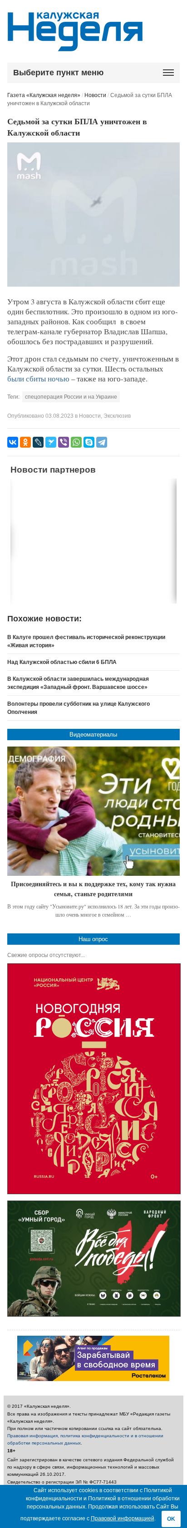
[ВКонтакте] (12, 442)
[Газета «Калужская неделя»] (75, 46)
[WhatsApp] (76, 442)
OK (171, 1519)
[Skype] (89, 442)
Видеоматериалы (93, 734)
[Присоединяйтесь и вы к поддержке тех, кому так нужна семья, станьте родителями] (93, 811)
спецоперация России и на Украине (71, 397)
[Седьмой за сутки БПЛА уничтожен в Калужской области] (93, 285)
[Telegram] (101, 442)
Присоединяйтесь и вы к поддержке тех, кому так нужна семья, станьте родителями (93, 888)
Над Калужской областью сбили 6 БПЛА (62, 662)
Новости (95, 95)
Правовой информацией (122, 1518)
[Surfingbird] (50, 442)
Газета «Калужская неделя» (43, 95)
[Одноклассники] (25, 442)
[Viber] (63, 442)
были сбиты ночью (38, 378)
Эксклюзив (117, 416)
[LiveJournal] (38, 442)
